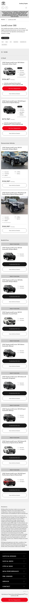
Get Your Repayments (14, 88)
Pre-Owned (8, 576)
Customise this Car (14, 264)
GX (2, 42)
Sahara (16, 42)
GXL (7, 42)
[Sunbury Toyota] (3, 3)
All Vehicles (5, 38)
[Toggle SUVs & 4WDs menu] (24, 561)
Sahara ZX (23, 42)
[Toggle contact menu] (24, 576)
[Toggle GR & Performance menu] (24, 571)
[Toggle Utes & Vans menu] (24, 566)
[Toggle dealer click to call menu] (2, 7)
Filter (6, 52)
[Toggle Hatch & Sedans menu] (24, 556)
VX (10, 42)
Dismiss (24, 591)
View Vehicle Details (14, 93)
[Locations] (6, 7)
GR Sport (4, 44)
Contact (6, 586)
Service (6, 581)
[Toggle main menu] (26, 7)
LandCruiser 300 (8, 19)
